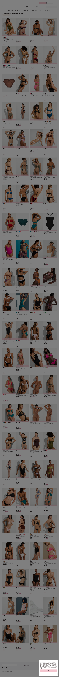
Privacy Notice (50, 667)
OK (48, 670)
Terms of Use (55, 667)
